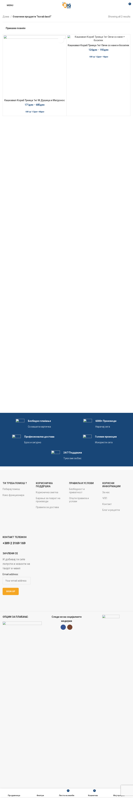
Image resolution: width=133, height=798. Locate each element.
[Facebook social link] (63, 627)
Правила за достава (47, 507)
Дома (6, 16)
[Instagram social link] (69, 627)
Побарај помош (11, 489)
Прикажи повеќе (15, 28)
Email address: (11, 574)
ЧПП (104, 498)
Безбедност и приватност (77, 491)
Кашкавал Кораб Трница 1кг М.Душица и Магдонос (34, 100)
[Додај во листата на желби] (61, 40)
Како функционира (13, 495)
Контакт (107, 504)
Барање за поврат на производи (48, 500)
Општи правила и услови (79, 500)
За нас (106, 492)
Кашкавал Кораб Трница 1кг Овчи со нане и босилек (98, 45)
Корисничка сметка (47, 492)
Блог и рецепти (111, 510)
